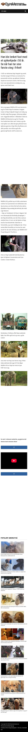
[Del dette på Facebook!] (14, 447)
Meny (4, 11)
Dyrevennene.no (14, 724)
